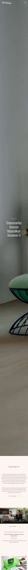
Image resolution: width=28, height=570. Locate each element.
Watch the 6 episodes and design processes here (14, 532)
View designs (12, 496)
